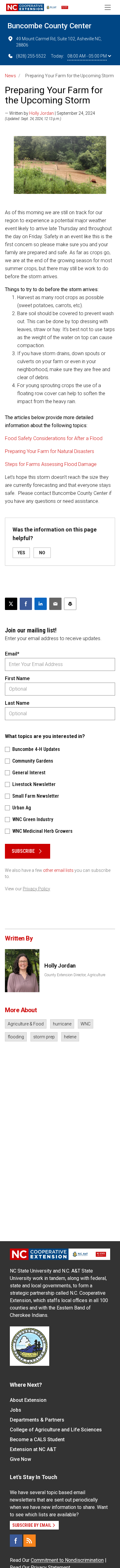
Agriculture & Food (26, 1023)
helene (70, 1036)
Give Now (20, 1459)
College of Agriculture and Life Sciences (56, 1430)
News (10, 75)
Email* (12, 654)
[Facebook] (16, 1540)
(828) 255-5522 (31, 56)
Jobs (15, 1410)
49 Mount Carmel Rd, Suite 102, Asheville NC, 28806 (59, 41)
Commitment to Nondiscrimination (67, 1560)
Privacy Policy (36, 888)
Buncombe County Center (49, 26)
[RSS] (29, 1540)
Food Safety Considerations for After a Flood (53, 438)
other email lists (58, 870)
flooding (16, 1036)
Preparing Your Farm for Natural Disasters (49, 451)
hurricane (62, 1023)
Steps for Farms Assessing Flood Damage (51, 464)
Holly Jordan (41, 113)
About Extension (28, 1400)
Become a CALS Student (37, 1439)
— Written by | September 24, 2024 (50, 113)
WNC (85, 1023)
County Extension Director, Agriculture (74, 975)
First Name (17, 678)
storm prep (44, 1036)
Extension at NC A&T (33, 1449)
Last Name (17, 703)
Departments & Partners (37, 1420)
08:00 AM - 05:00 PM (87, 56)
